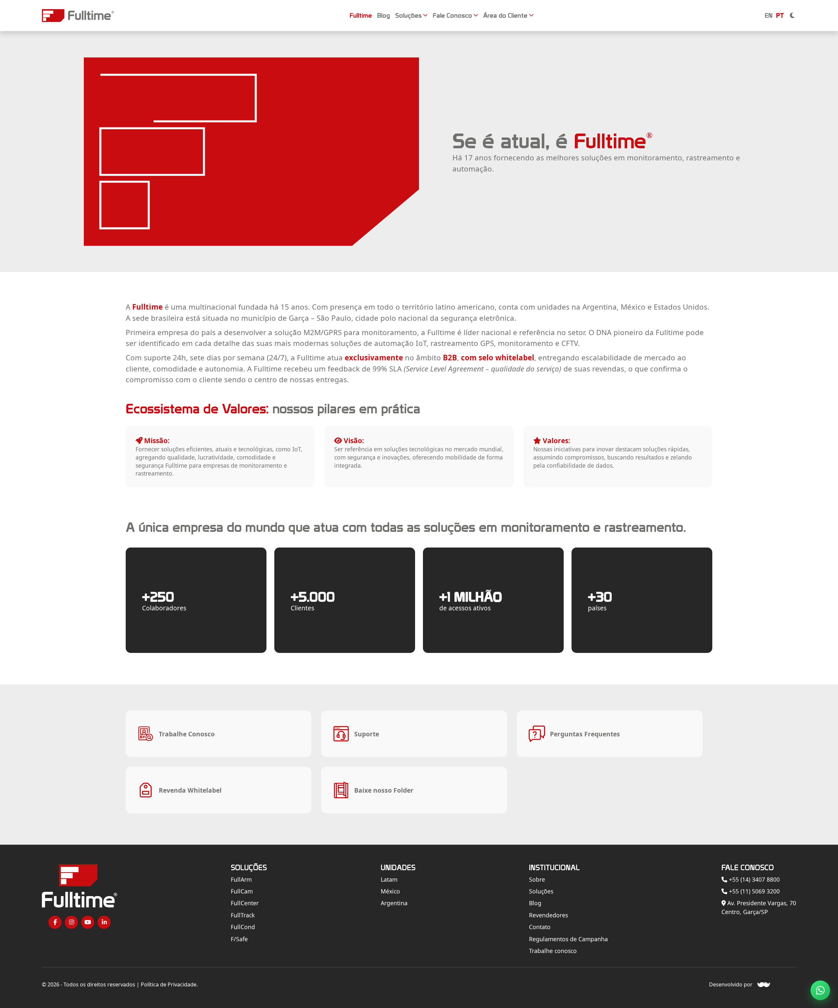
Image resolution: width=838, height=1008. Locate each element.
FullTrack (243, 915)
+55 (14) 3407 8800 (753, 879)
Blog (535, 903)
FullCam (242, 891)
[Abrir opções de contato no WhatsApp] (820, 990)
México (390, 891)
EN (769, 15)
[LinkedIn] (104, 922)
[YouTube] (87, 922)
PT (780, 15)
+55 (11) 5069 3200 (753, 891)
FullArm (241, 879)
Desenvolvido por (731, 984)
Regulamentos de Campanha (568, 939)
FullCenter (245, 903)
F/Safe (239, 939)
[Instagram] (71, 922)
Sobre (537, 879)
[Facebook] (55, 922)
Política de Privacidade (168, 984)
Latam (389, 879)
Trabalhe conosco (553, 951)
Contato (540, 927)
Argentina (394, 903)
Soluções (541, 891)
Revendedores (548, 915)
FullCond (243, 927)
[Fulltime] (78, 16)
